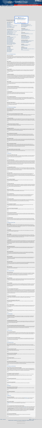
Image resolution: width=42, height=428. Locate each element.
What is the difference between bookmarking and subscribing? (27, 40)
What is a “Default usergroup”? (24, 26)
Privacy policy (20, 420)
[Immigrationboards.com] (21, 2)
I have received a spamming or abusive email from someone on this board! (28, 30)
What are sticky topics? (9, 50)
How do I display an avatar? (10, 33)
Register (20, 22)
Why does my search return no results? (25, 36)
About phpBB (27, 398)
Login (18, 22)
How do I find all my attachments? (24, 45)
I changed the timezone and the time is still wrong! (12, 31)
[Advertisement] (3, 27)
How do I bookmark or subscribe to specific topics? (26, 41)
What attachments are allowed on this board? (25, 44)
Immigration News (24, 420)
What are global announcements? (10, 49)
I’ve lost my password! (9, 26)
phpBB (19, 130)
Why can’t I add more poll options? (10, 39)
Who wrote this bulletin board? (24, 47)
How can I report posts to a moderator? (11, 42)
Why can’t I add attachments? (10, 41)
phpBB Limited (25, 397)
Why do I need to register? (9, 22)
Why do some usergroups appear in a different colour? (26, 25)
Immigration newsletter (11, 420)
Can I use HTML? (9, 47)
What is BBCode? (8, 46)
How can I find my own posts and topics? (25, 38)
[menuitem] (7, 5)
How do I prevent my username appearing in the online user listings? (14, 30)
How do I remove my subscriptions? (24, 42)
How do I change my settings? (10, 29)
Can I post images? (9, 48)
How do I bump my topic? (9, 44)
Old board (33, 420)
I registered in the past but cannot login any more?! (12, 25)
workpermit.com (16, 420)
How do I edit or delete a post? (10, 37)
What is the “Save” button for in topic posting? (11, 43)
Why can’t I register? (9, 23)
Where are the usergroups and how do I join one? (26, 24)
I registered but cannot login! (10, 24)
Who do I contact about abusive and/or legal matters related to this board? (27, 49)
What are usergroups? (23, 23)
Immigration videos (29, 420)
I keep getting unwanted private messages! (25, 29)
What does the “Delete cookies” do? (10, 27)
